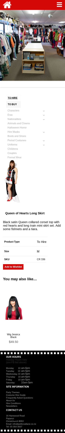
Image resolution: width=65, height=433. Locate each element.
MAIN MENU (59, 4)
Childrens (13, 149)
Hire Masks (14, 132)
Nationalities (14, 119)
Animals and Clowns (19, 123)
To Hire (41, 241)
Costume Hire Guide (16, 395)
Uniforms (12, 144)
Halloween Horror (17, 127)
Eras (10, 115)
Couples (12, 153)
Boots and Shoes (17, 136)
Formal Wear (14, 157)
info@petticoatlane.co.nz (25, 424)
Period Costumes (17, 140)
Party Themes (13, 392)
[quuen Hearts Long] (32, 181)
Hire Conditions (13, 403)
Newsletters (11, 406)
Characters (13, 110)
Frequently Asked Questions (19, 398)
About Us (10, 400)
